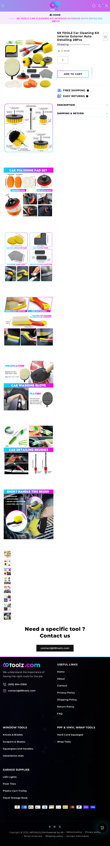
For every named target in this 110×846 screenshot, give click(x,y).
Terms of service (33, 836)
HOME (56, 15)
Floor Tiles (9, 783)
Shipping (63, 44)
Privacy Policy (66, 692)
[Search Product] (94, 6)
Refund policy (74, 832)
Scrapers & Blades (14, 741)
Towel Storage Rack (15, 797)
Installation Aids (13, 755)
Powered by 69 (54, 832)
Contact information (77, 836)
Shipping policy (54, 836)
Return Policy (65, 706)
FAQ (59, 713)
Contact (62, 685)
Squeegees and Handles (18, 748)
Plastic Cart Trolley (15, 790)
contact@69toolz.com (55, 648)
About (61, 678)
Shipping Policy (67, 699)
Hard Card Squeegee (70, 734)
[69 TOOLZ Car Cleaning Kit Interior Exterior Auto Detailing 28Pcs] (105, 36)
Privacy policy (93, 832)
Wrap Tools (64, 741)
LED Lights (10, 777)
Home (61, 671)
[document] (28, 289)
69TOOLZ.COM (38, 832)
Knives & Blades (13, 734)
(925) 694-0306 (17, 684)
